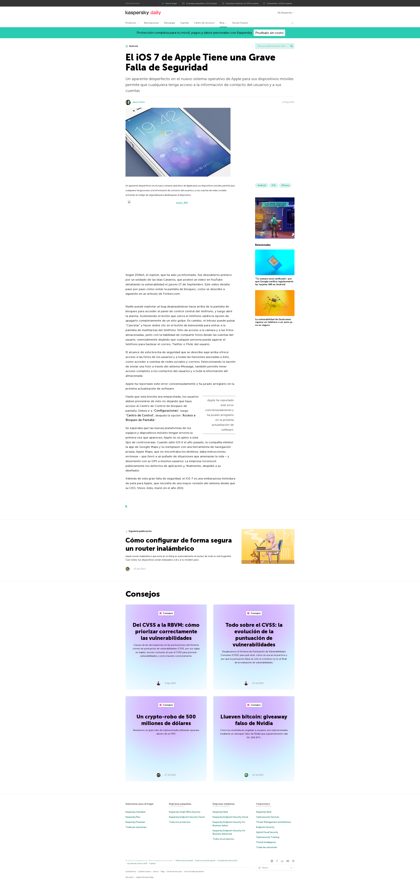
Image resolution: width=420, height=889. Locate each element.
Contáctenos (131, 871)
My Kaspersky (285, 12)
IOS (274, 185)
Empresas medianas (224, 804)
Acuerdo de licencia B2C (228, 861)
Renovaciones (151, 22)
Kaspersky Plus (133, 817)
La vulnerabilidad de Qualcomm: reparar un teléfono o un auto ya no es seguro (273, 322)
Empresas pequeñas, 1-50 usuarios (201, 3)
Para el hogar (171, 3)
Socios (155, 871)
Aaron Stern (139, 102)
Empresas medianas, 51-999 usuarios (242, 3)
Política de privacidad (184, 861)
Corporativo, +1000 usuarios (279, 3)
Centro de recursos (204, 22)
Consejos (167, 613)
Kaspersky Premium (135, 822)
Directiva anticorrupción (205, 861)
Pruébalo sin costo (269, 33)
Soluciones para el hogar (140, 804)
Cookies (152, 863)
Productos (131, 22)
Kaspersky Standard (135, 812)
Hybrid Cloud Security (267, 832)
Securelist (129, 877)
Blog (222, 22)
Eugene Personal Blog (144, 877)
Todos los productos (179, 822)
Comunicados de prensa (194, 871)
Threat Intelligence (266, 842)
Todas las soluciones (136, 827)
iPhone (285, 185)
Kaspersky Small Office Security (184, 812)
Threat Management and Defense (273, 822)
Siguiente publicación (140, 531)
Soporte (184, 22)
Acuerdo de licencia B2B (137, 863)
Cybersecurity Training (267, 837)
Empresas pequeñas (180, 804)
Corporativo (263, 804)
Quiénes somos (144, 871)
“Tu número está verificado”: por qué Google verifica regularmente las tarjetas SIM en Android (274, 281)
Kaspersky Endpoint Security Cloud (186, 817)
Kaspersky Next (220, 812)
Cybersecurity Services (267, 817)
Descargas (169, 22)
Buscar (291, 46)
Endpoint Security (265, 827)
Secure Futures (240, 22)
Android (133, 46)
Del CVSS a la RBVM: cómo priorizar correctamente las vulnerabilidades (166, 631)
